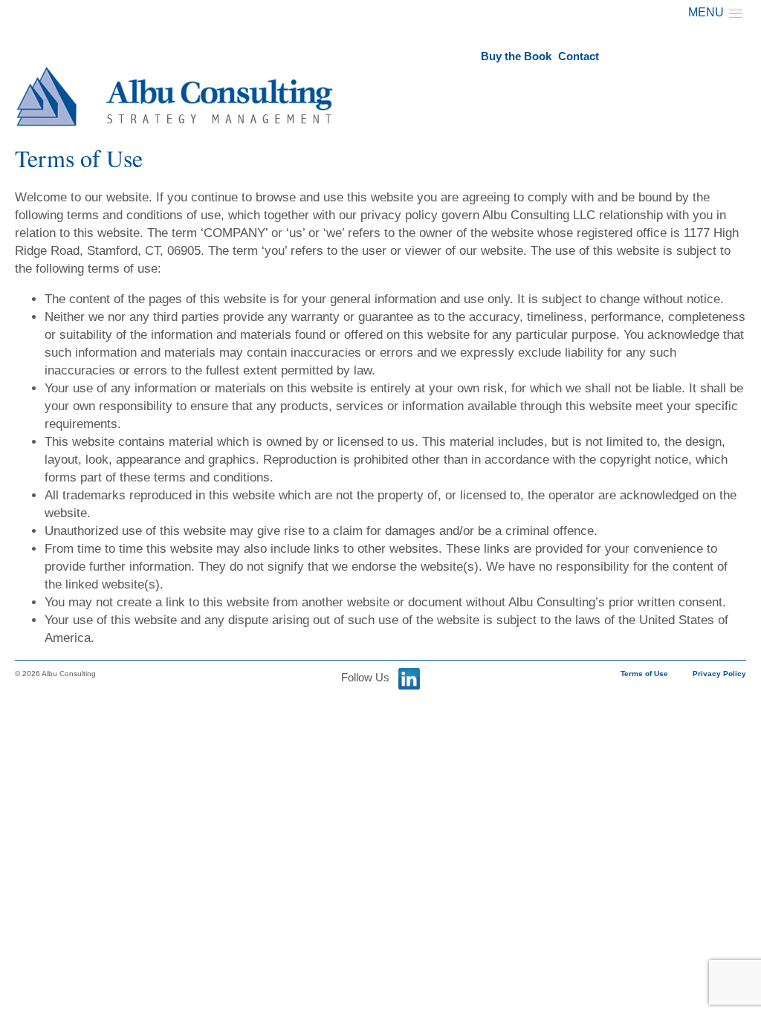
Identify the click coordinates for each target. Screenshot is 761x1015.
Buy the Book (516, 56)
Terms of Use (644, 673)
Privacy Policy (719, 673)
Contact (578, 56)
